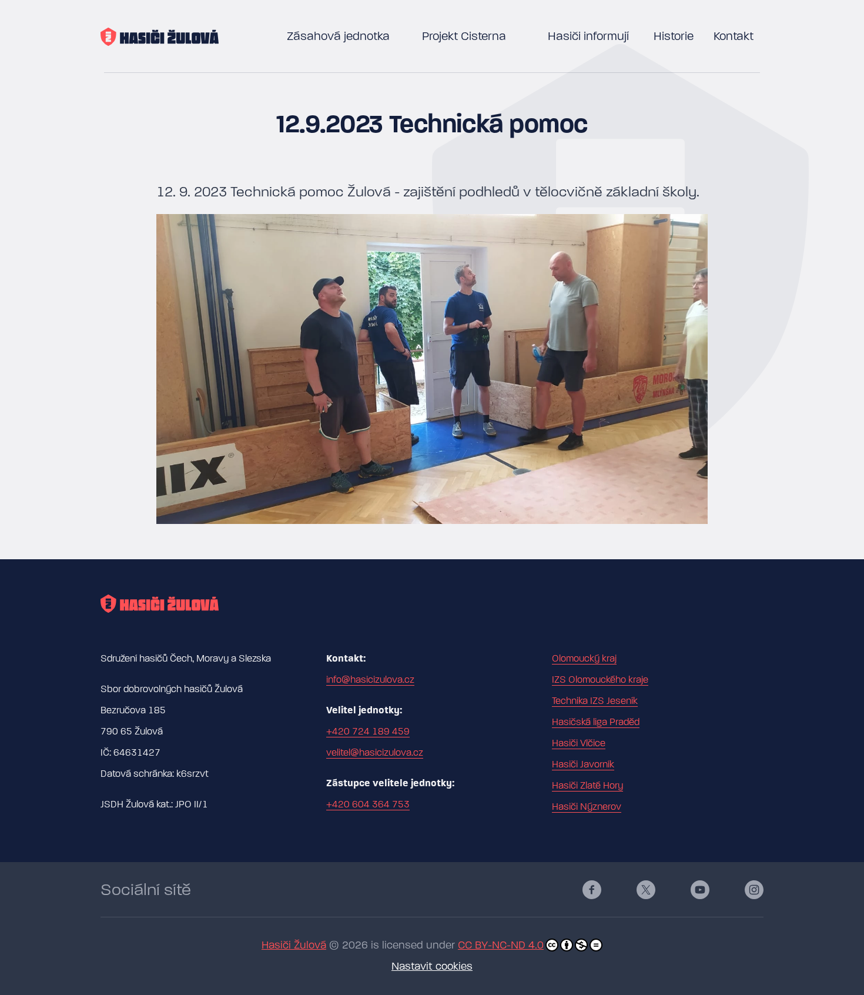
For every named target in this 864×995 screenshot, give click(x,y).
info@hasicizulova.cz (370, 680)
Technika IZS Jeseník (595, 701)
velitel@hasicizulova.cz (374, 752)
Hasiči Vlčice (578, 743)
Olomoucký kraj (584, 658)
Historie (674, 36)
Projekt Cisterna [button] (464, 36)
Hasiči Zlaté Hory (587, 785)
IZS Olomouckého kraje (600, 680)
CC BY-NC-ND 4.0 (501, 945)
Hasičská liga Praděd (595, 722)
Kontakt (734, 36)
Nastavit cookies (432, 966)
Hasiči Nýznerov (586, 807)
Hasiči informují (588, 36)
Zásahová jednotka (338, 36)
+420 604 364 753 (368, 804)
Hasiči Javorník (583, 764)
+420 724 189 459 (368, 731)
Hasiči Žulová (294, 945)
